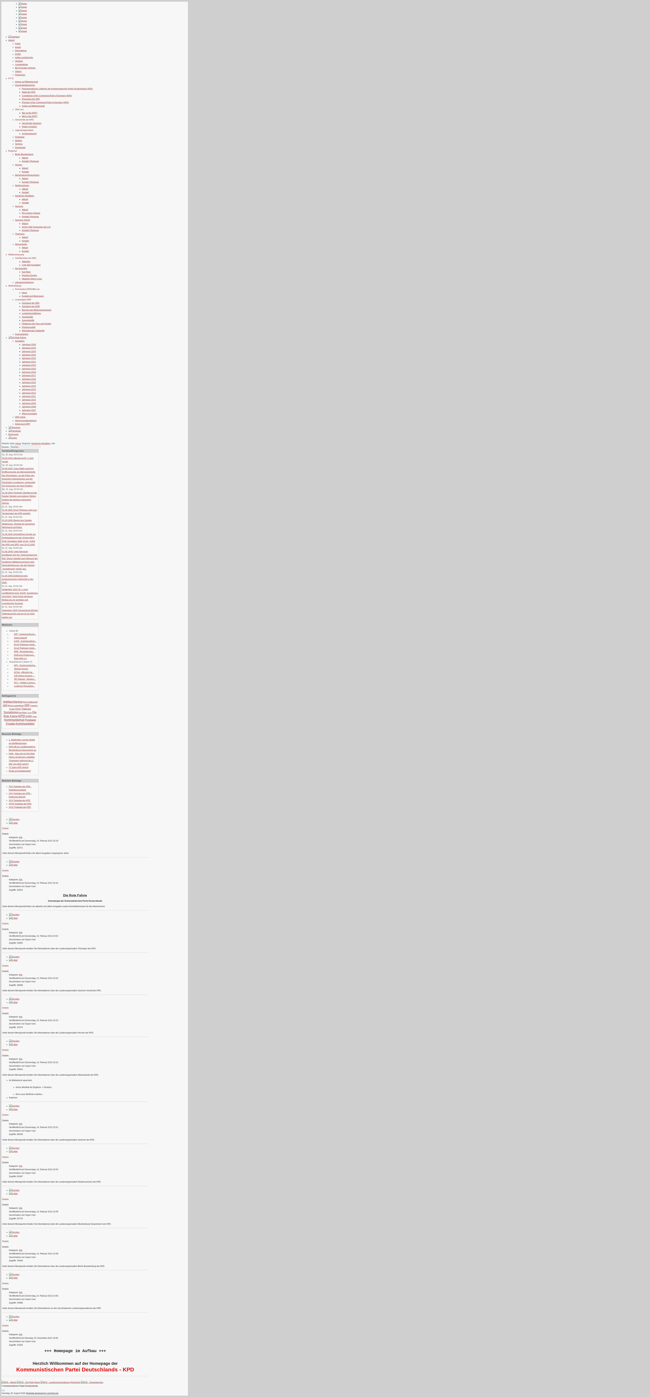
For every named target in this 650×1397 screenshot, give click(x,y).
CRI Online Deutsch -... (24, 676)
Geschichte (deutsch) (31, 123)
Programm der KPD (31, 99)
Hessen (18, 165)
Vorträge (19, 61)
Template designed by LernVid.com (42, 1393)
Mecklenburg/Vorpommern (27, 175)
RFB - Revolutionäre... (24, 651)
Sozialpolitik (27, 317)
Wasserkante (21, 244)
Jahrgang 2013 (29, 389)
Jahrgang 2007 (29, 410)
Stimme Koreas (21, 669)
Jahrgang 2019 (29, 369)
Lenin (29, 713)
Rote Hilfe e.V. (20, 658)
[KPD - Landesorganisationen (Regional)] (60, 1382)
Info (20, 837)
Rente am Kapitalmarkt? (20, 771)
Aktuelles (26, 261)
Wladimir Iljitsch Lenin (32, 279)
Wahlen (18, 140)
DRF (27, 705)
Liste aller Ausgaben (31, 265)
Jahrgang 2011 (29, 396)
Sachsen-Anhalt (22, 220)
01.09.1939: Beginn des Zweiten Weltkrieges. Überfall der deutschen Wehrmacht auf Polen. (18, 524)
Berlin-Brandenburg (24, 154)
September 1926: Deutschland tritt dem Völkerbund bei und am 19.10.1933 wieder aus (20, 614)
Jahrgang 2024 (29, 351)
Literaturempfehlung (24, 282)
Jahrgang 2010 (29, 400)
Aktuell (25, 158)
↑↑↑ (3, 1390)
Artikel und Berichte (24, 57)
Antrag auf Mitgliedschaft (26, 82)
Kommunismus (14, 720)
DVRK (18, 54)
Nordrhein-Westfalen (24, 196)
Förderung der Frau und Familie (36, 324)
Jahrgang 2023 (29, 355)
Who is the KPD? (29, 116)
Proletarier (30, 719)
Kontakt (25, 172)
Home (18, 443)
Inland (18, 47)
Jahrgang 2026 (29, 344)
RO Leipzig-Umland (31, 213)
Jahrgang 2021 (29, 362)
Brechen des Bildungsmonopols (36, 310)
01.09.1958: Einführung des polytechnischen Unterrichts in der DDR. (17, 579)
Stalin (34, 716)
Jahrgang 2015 (29, 382)
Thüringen (20, 234)
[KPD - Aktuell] (9, 1382)
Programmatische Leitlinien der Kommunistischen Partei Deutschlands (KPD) (57, 89)
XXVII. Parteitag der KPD (20, 804)
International (21, 50)
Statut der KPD (28, 92)
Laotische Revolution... (24, 686)
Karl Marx (26, 272)
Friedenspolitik (28, 327)
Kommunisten (25, 723)
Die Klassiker (21, 268)
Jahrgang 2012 (29, 393)
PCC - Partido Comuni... (25, 683)
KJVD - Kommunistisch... (25, 641)
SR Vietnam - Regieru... (25, 679)
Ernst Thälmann (23, 709)
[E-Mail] (13, 823)
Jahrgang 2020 (29, 365)
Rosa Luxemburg (16, 705)
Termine (19, 144)
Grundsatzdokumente (25, 85)
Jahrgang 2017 (29, 375)
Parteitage (20, 137)
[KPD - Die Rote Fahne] (28, 1382)
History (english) (29, 127)
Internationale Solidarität (33, 331)
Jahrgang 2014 (29, 386)
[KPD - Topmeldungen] (92, 1382)
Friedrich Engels (29, 275)
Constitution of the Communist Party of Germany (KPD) (47, 96)
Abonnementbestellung (26, 420)
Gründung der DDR (31, 306)
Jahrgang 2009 (29, 403)
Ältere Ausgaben (29, 414)
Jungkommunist (29, 133)
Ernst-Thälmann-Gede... (25, 644)
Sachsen (19, 206)
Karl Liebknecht (30, 702)
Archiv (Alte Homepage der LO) (36, 227)
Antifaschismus (13, 701)
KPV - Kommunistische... (25, 665)
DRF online (20, 417)
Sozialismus (11, 712)
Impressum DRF (22, 424)
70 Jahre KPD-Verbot (18, 767)
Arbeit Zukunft (20, 638)
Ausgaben (20, 341)
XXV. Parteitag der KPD (19, 800)
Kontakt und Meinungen (33, 296)
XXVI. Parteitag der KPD (20, 807)
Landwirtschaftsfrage (31, 313)
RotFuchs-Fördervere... (24, 655)
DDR (5, 705)
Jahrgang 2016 (29, 379)
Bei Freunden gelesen (25, 68)
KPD (21, 716)
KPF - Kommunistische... (25, 634)
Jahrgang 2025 (29, 348)
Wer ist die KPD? (29, 113)
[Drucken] (14, 819)
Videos (18, 71)
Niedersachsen (22, 185)
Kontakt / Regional (30, 161)
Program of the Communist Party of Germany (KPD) (45, 102)
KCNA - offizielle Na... (24, 672)
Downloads (20, 147)
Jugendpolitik (28, 320)
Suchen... (6, 447)
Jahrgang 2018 (29, 372)
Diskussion (20, 75)
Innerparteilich (21, 334)
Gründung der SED (30, 303)
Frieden (10, 723)
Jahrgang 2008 (29, 407)
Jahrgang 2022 (29, 358)
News (24, 293)
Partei (17, 44)
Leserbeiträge (21, 64)
